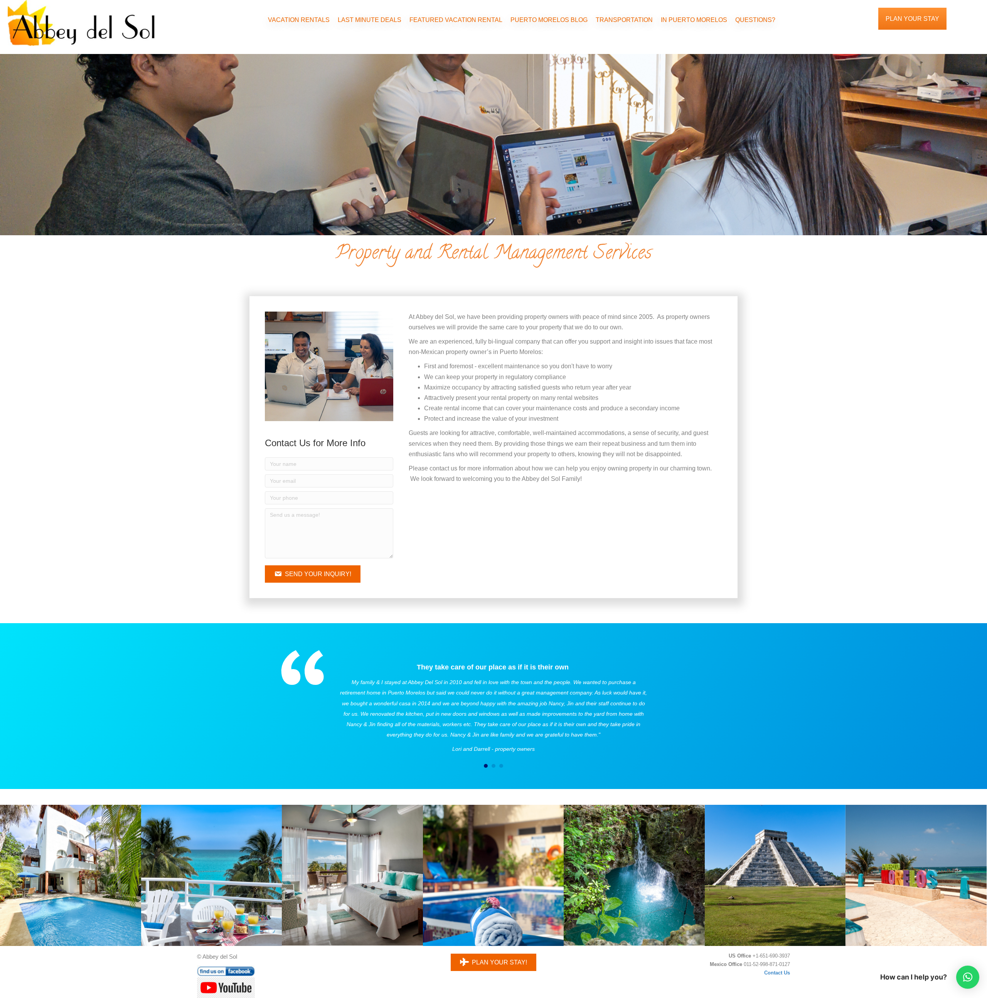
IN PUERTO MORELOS (694, 20)
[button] (312, 574)
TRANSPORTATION (624, 20)
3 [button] (501, 766)
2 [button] (493, 766)
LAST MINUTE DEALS (369, 20)
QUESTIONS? (755, 20)
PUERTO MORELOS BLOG (549, 20)
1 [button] (486, 766)
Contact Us (777, 973)
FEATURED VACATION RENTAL (455, 20)
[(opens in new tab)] (226, 987)
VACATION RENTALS (299, 20)
